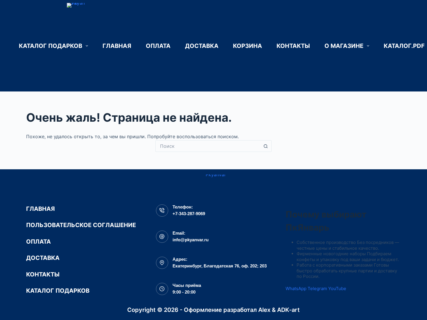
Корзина (247, 45)
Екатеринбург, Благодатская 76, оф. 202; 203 (220, 265)
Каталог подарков (50, 45)
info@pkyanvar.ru (191, 239)
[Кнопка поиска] (266, 146)
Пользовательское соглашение (81, 225)
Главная (117, 45)
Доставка (201, 45)
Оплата (158, 45)
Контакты (293, 45)
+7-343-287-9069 (189, 213)
